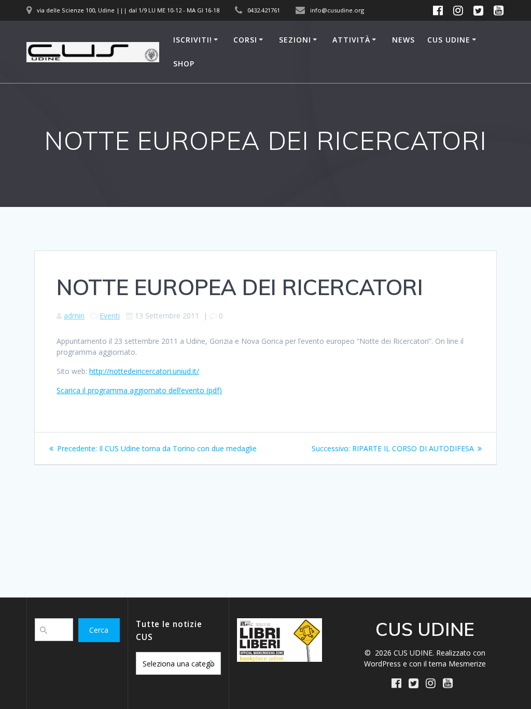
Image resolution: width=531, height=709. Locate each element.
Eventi (110, 316)
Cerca (98, 630)
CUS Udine (448, 40)
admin (74, 316)
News (403, 40)
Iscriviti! (192, 40)
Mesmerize (467, 664)
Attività (351, 40)
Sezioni (295, 40)
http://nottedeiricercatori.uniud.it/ (144, 371)
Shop (183, 63)
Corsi (245, 40)
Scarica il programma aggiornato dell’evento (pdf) (139, 390)
